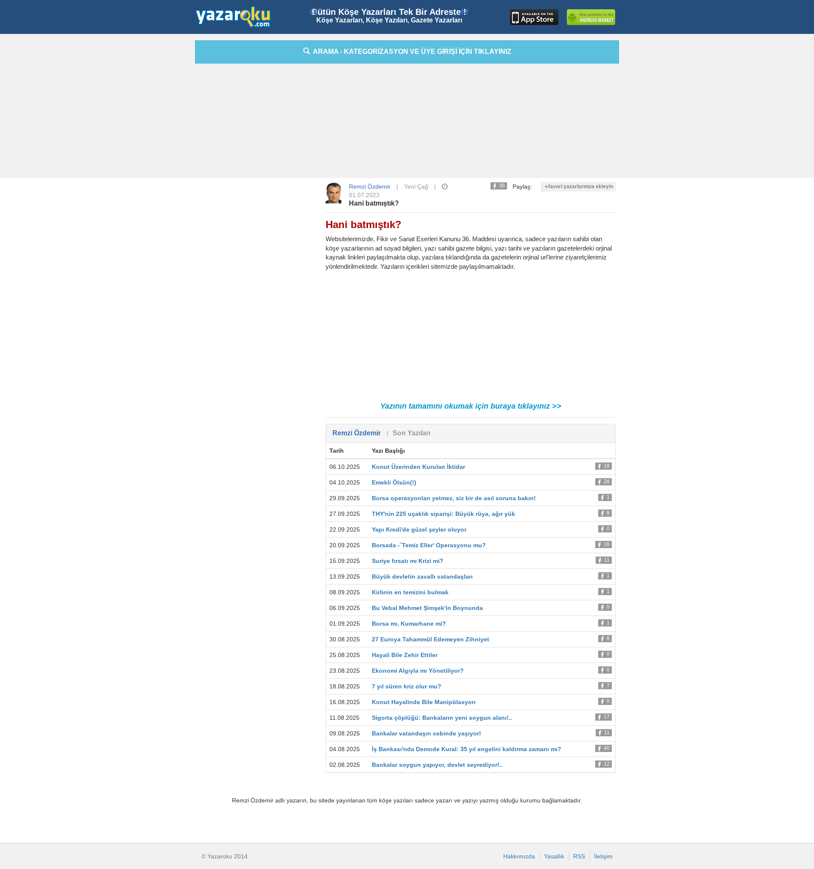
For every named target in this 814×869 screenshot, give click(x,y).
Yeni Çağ (416, 186)
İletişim (603, 856)
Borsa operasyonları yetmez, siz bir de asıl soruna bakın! (454, 498)
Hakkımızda (519, 856)
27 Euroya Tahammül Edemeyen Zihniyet (430, 639)
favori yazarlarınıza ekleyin (580, 186)
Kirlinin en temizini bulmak (410, 592)
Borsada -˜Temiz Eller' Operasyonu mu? (429, 545)
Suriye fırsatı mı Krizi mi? (407, 560)
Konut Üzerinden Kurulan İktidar (418, 466)
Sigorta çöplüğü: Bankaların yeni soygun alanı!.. (442, 717)
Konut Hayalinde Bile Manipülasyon (424, 702)
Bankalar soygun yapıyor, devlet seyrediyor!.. (437, 764)
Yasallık (554, 856)
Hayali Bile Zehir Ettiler (405, 655)
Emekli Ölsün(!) (394, 482)
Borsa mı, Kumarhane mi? (409, 623)
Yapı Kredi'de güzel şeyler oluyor (419, 529)
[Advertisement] (157, 167)
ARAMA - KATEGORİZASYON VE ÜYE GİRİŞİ (410, 51)
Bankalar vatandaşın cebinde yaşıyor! (426, 733)
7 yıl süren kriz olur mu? (406, 686)
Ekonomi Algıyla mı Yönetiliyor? (418, 670)
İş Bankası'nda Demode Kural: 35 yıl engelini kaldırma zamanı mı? (466, 749)
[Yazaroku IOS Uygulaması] (534, 17)
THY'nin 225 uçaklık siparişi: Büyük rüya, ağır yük (443, 513)
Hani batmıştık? (374, 203)
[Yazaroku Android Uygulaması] (591, 17)
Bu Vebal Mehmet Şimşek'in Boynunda (427, 607)
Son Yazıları (411, 433)
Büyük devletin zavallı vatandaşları (422, 576)
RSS (579, 856)
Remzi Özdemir (369, 186)
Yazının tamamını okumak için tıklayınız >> (470, 406)
